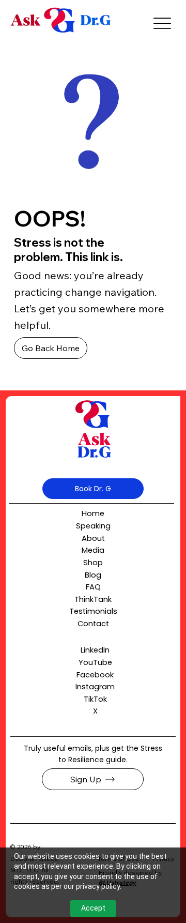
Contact (93, 623)
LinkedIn (95, 650)
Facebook (95, 675)
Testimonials (93, 611)
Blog (93, 575)
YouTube (95, 662)
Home (93, 513)
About (93, 538)
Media (93, 550)
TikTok (95, 699)
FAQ (93, 587)
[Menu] (162, 23)
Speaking (93, 526)
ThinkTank (93, 599)
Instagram (95, 687)
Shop (93, 562)
